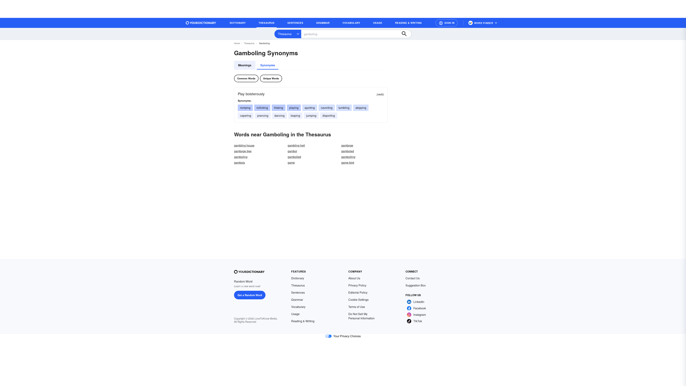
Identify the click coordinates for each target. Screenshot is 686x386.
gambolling (348, 157)
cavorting (326, 108)
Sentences (298, 292)
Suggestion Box (416, 285)
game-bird (347, 162)
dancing (279, 115)
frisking (278, 108)
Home (237, 43)
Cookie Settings (358, 300)
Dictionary (297, 278)
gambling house (244, 145)
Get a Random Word (250, 295)
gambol (292, 151)
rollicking (262, 108)
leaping (295, 115)
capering (245, 115)
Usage (295, 314)
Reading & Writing (302, 321)
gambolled (294, 157)
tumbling (344, 108)
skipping (361, 108)
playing (294, 108)
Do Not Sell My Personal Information (361, 316)
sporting (310, 108)
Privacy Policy (357, 285)
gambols (239, 162)
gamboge (347, 145)
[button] (447, 23)
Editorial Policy (357, 292)
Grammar (297, 300)
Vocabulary (298, 307)
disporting (328, 115)
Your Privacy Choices (347, 336)
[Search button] (406, 34)
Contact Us (413, 278)
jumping (311, 115)
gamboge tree (243, 151)
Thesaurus (285, 34)
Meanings (244, 65)
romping (245, 108)
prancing (262, 115)
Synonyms (267, 65)
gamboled (347, 151)
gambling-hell (296, 145)
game (291, 162)
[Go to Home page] (201, 22)
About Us (354, 278)
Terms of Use (356, 307)
